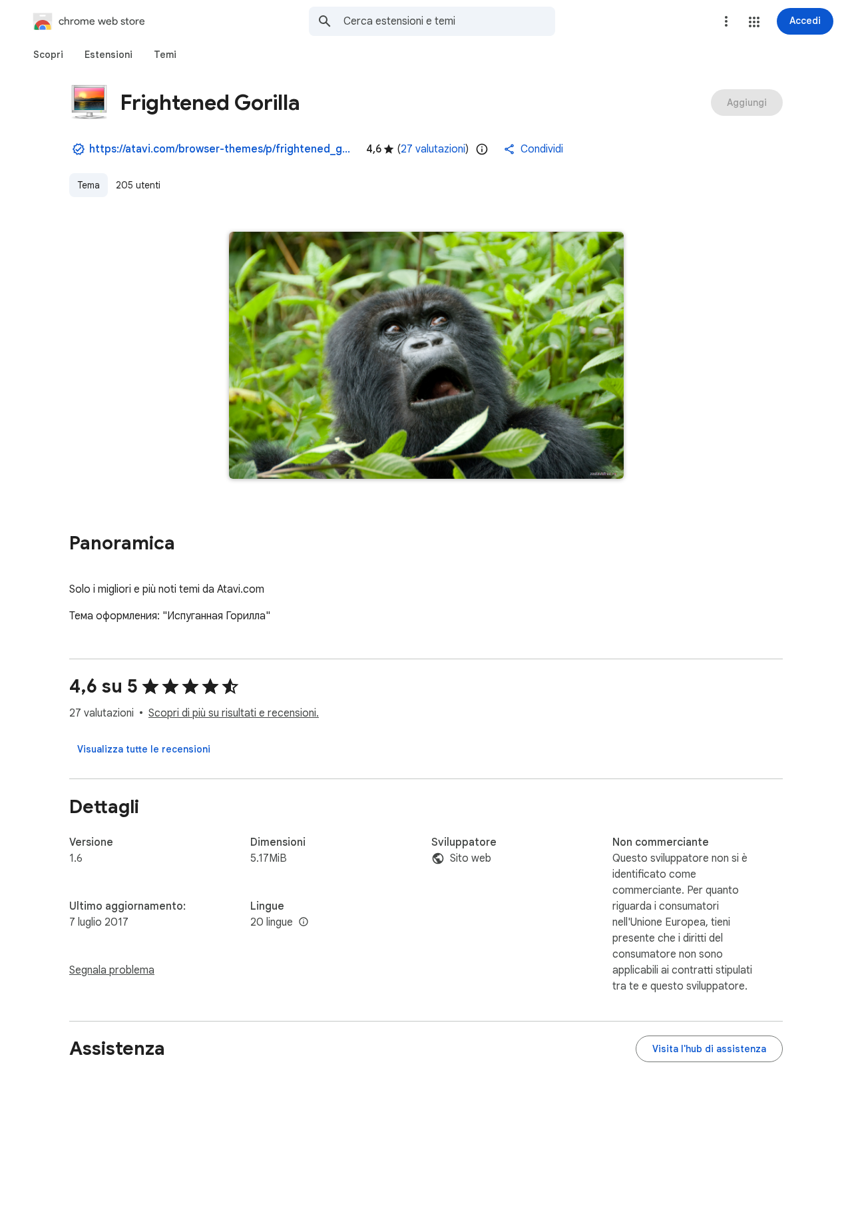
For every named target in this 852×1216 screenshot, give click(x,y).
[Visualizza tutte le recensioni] (143, 749)
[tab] (48, 55)
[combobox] (449, 21)
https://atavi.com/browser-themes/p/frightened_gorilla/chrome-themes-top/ (222, 149)
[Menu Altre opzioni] (726, 21)
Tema (88, 185)
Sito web (470, 858)
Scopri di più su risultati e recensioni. (233, 713)
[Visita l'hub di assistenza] (709, 1049)
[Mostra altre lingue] (304, 922)
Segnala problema (111, 970)
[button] (754, 22)
